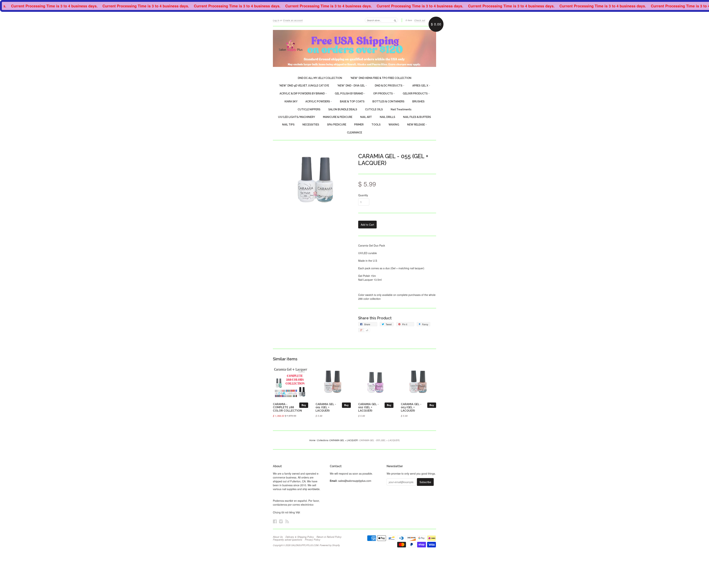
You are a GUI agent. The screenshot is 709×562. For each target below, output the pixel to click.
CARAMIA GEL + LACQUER (343, 440)
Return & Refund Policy (329, 537)
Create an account (293, 20)
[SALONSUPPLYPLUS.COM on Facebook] (275, 521)
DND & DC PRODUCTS (389, 85)
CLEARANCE (354, 132)
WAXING (393, 124)
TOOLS (376, 124)
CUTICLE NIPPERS (309, 109)
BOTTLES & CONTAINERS (388, 101)
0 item (409, 20)
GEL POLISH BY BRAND (349, 93)
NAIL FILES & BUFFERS (417, 117)
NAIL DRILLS (387, 117)
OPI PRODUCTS (383, 93)
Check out (419, 20)
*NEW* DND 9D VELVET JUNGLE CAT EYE (304, 85)
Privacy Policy (312, 539)
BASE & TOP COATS (352, 101)
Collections (322, 440)
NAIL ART (366, 117)
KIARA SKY (291, 101)
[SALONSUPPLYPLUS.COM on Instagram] (281, 521)
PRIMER (359, 124)
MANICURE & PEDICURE (337, 117)
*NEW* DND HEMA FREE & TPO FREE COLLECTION (380, 78)
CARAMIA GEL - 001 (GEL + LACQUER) (326, 407)
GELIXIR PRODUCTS (415, 93)
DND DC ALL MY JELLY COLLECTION (320, 78)
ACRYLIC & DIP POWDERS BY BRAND (302, 93)
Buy (304, 405)
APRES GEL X (420, 85)
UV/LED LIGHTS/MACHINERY (296, 117)
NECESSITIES (310, 124)
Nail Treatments (401, 109)
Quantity (363, 195)
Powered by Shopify (330, 545)
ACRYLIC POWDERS (317, 101)
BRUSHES (418, 101)
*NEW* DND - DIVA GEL (351, 85)
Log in (276, 20)
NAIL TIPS (288, 124)
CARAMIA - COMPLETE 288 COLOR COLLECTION (287, 407)
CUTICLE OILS (374, 109)
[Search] (395, 20)
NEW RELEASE (416, 124)
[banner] (354, 48)
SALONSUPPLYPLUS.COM (304, 545)
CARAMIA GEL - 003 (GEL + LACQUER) (411, 407)
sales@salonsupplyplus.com (354, 481)
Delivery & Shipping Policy (299, 537)
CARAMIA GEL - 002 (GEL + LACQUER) (368, 407)
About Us (278, 537)
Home (312, 440)
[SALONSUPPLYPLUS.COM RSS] (287, 521)
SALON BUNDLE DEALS (342, 109)
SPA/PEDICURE (336, 124)
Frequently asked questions (287, 539)
